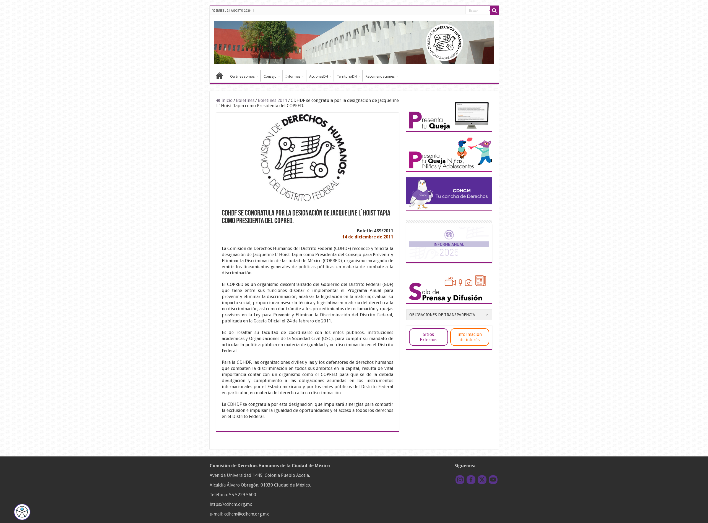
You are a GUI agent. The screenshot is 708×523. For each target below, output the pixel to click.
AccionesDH (318, 76)
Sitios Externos (428, 337)
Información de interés (469, 337)
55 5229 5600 (242, 494)
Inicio (219, 76)
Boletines (245, 100)
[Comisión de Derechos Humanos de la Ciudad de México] (354, 41)
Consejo (270, 76)
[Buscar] (494, 10)
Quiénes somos (242, 76)
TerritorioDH (347, 76)
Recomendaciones (380, 76)
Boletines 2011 (272, 100)
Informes (292, 76)
